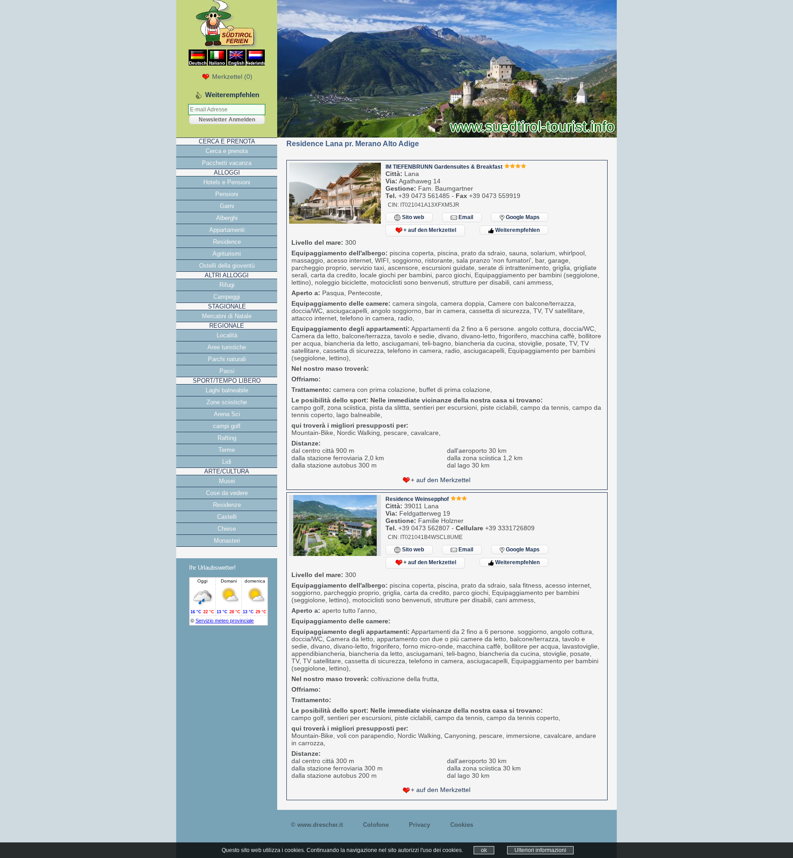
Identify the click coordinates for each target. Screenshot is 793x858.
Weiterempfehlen (517, 230)
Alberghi (227, 217)
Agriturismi (226, 253)
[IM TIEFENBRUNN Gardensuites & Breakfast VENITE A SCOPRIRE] (335, 221)
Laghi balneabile (227, 390)
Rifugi (227, 284)
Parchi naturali (227, 359)
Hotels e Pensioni (226, 182)
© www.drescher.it (317, 824)
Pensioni (226, 194)
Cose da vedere (227, 493)
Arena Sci (227, 414)
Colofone (376, 824)
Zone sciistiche (227, 402)
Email (465, 217)
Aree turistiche (226, 347)
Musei (227, 481)
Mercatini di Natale (226, 316)
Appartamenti (227, 229)
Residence (227, 241)
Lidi (226, 461)
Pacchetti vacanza (226, 163)
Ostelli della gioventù (227, 265)
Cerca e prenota (227, 151)
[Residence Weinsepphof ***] (335, 553)
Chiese (227, 528)
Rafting (227, 437)
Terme (226, 449)
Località (227, 335)
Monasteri (227, 540)
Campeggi (226, 296)
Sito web (412, 217)
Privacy (419, 824)
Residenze (227, 504)
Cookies (461, 824)
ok (484, 850)
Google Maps (522, 217)
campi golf (226, 426)
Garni (227, 206)
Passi (227, 371)
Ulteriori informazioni (540, 850)
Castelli (227, 516)
